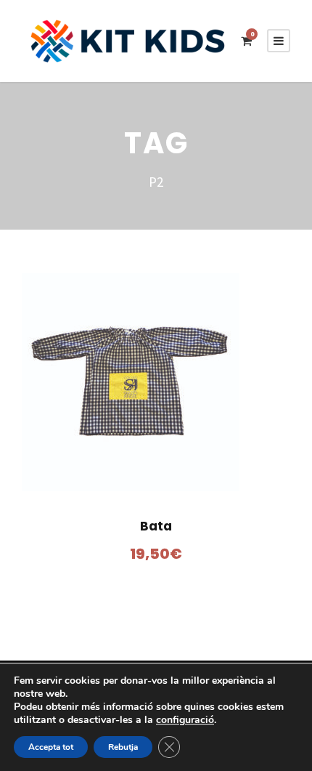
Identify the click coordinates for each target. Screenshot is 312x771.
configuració (185, 720)
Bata (156, 526)
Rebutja (123, 747)
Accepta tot (50, 747)
